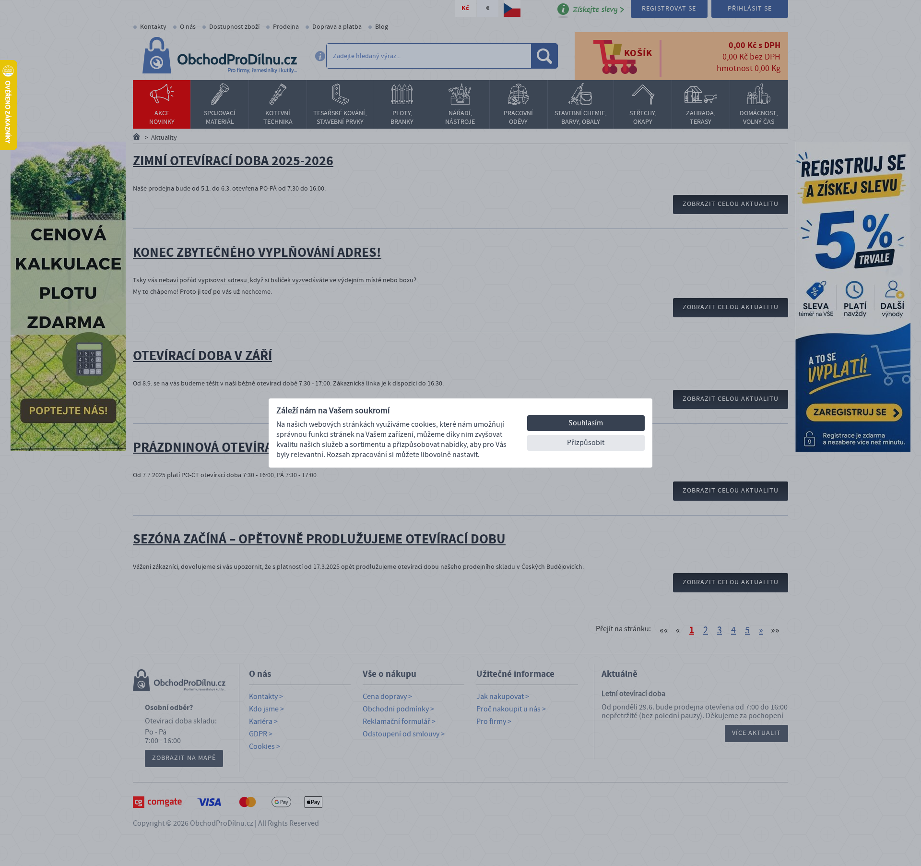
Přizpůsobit (585, 442)
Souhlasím (585, 423)
